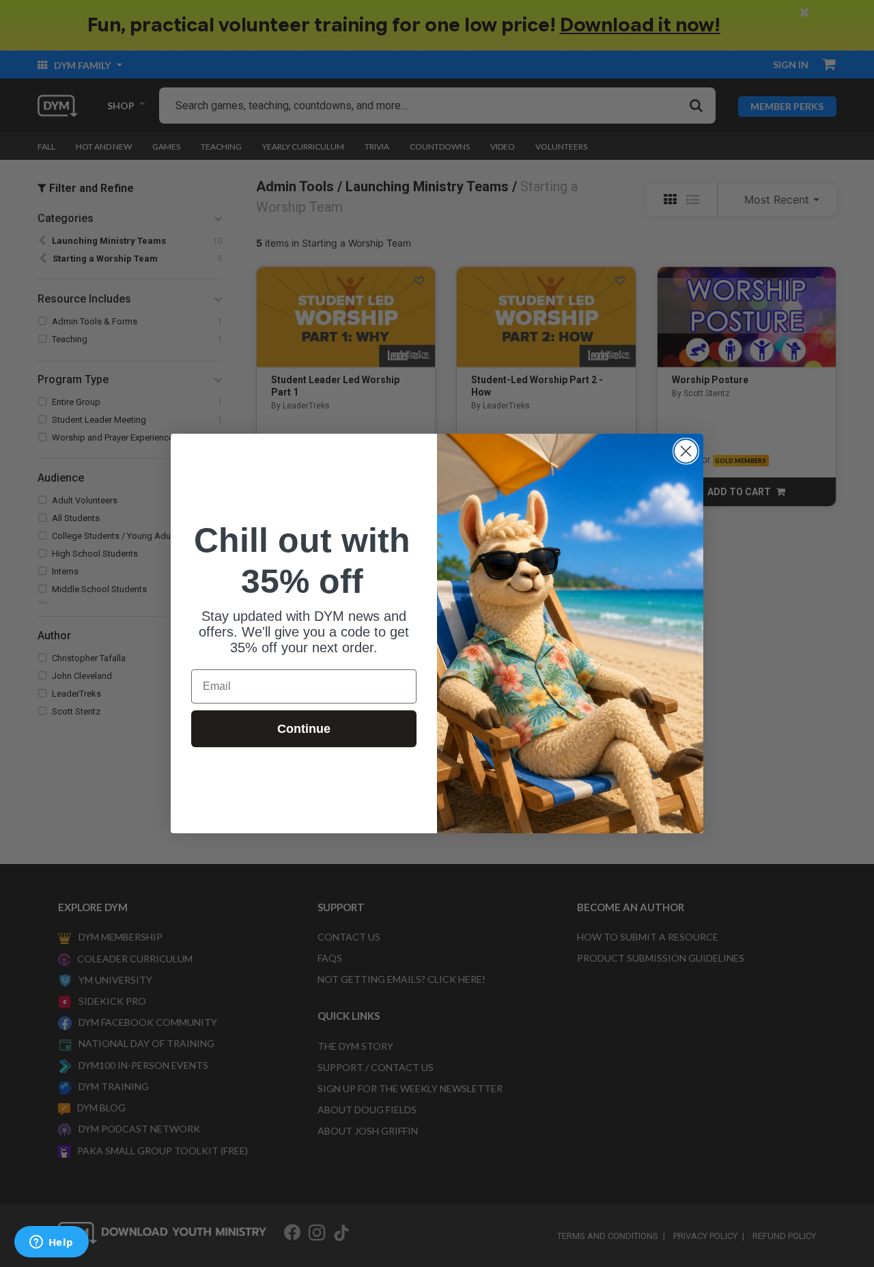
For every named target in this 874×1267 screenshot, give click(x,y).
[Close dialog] (686, 451)
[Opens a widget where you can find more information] (51, 1243)
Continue (303, 729)
